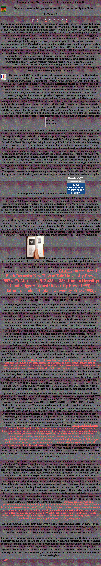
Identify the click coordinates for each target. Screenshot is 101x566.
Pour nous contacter (73, 501)
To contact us (23, 360)
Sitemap (6, 559)
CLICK (66, 270)
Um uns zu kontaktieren (85, 425)
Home (5, 560)
